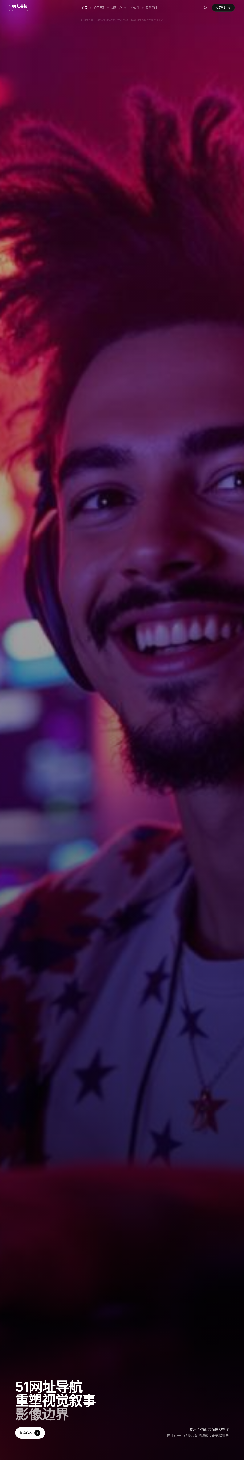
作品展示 (99, 7)
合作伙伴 (134, 7)
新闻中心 (116, 7)
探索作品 (26, 1433)
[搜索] (205, 7)
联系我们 (151, 7)
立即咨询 (221, 7)
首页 (84, 7)
